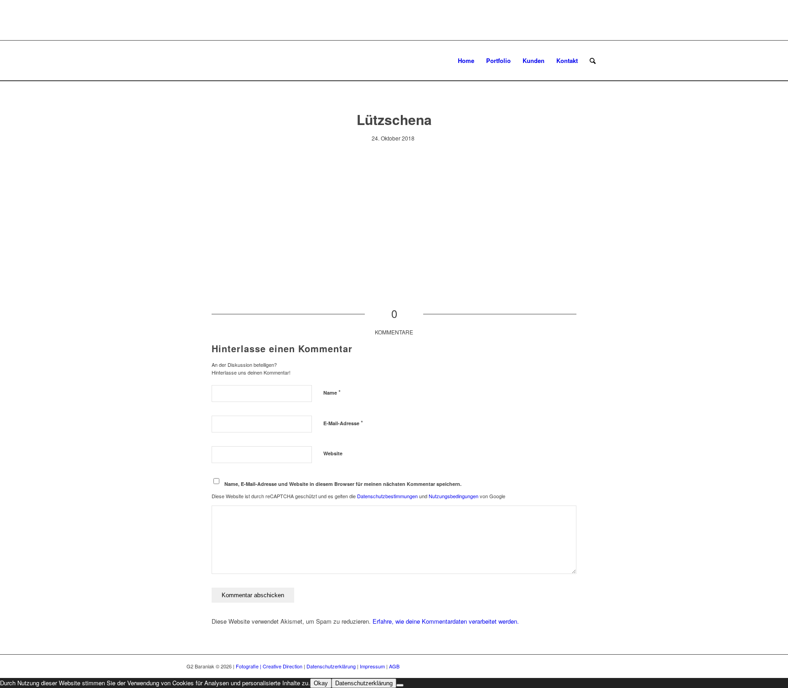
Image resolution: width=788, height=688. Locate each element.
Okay (321, 683)
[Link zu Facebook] (581, 666)
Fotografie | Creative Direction (269, 666)
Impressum (372, 666)
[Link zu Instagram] (594, 666)
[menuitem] (466, 61)
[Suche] (592, 61)
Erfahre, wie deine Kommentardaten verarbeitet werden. (446, 621)
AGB (394, 666)
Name (332, 392)
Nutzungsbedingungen (453, 496)
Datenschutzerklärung (331, 666)
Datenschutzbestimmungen (387, 496)
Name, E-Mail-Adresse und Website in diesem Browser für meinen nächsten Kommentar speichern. (342, 483)
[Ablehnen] (400, 685)
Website (332, 453)
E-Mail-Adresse (343, 422)
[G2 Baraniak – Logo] (230, 61)
